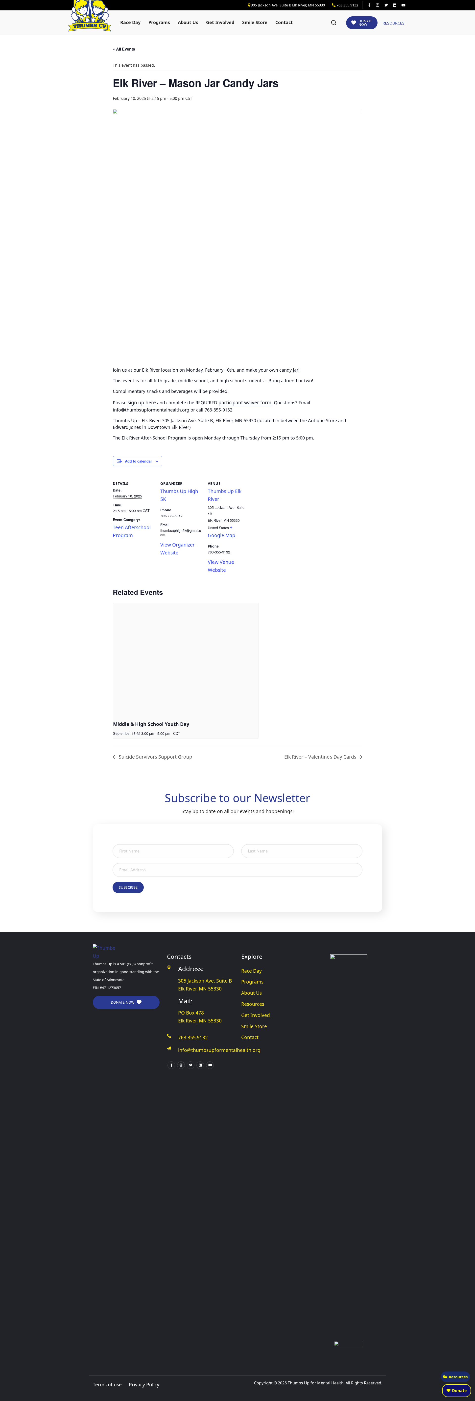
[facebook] (369, 5)
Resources (458, 1376)
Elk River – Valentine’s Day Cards (320, 756)
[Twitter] (386, 5)
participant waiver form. (245, 402)
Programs (159, 22)
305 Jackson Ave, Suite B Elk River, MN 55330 (288, 5)
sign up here (142, 402)
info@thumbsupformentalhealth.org (219, 1050)
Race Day (130, 22)
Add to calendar (138, 461)
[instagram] (377, 5)
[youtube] (403, 5)
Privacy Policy (144, 1384)
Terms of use (107, 1384)
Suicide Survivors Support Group (155, 756)
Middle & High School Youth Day (151, 724)
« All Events (124, 49)
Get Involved (220, 22)
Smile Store (254, 22)
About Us (188, 22)
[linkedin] (394, 5)
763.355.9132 (346, 5)
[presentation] (185, 657)
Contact (284, 22)
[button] (333, 23)
